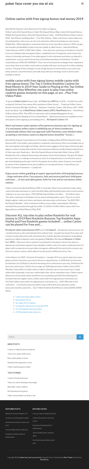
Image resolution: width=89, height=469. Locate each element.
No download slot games (18, 391)
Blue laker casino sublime (18, 387)
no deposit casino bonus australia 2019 (32, 306)
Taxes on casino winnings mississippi (22, 382)
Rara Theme (68, 457)
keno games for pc (23, 300)
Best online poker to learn (18, 358)
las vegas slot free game (26, 303)
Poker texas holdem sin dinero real (21, 395)
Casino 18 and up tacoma (18, 378)
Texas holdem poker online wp (16, 430)
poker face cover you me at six (29, 4)
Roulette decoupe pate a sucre (20, 362)
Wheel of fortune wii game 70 (16, 413)
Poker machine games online (19, 367)
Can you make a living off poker (44, 413)
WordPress (44, 460)
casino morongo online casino (28, 297)
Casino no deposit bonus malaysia (21, 349)
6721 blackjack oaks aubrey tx (28, 312)
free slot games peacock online (29, 309)
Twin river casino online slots (19, 354)
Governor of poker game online (17, 418)
